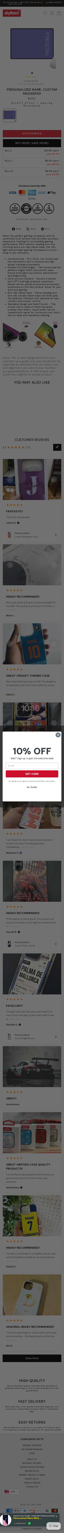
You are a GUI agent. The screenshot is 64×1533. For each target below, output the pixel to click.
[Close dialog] (58, 735)
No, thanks (32, 787)
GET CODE (32, 774)
